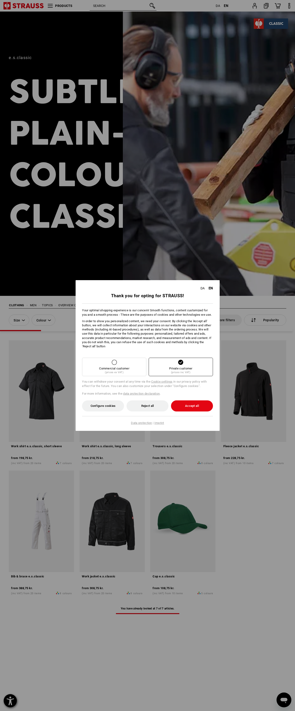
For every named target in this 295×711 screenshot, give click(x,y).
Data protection (141, 423)
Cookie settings (162, 381)
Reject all (147, 406)
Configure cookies (103, 406)
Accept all (192, 406)
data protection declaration (141, 393)
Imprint (159, 423)
